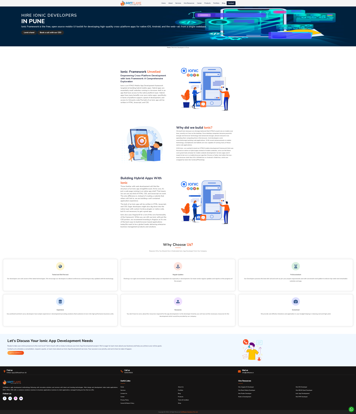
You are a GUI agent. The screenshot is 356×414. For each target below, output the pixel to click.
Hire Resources (189, 3)
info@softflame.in (248, 373)
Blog (223, 3)
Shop (179, 403)
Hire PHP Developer (302, 397)
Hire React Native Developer (246, 390)
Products (207, 3)
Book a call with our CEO (50, 32)
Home (163, 3)
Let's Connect (16, 353)
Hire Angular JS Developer (246, 387)
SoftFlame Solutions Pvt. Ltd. (189, 412)
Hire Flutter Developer (244, 393)
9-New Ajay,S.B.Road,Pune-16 (16, 373)
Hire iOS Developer (301, 387)
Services (178, 3)
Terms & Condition (183, 400)
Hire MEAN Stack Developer (304, 390)
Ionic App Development (302, 393)
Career (199, 3)
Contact (231, 3)
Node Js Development (244, 397)
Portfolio (216, 3)
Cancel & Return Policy (127, 403)
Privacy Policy (125, 400)
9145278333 (128, 373)
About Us (181, 387)
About (170, 3)
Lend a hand (29, 32)
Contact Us (124, 393)
